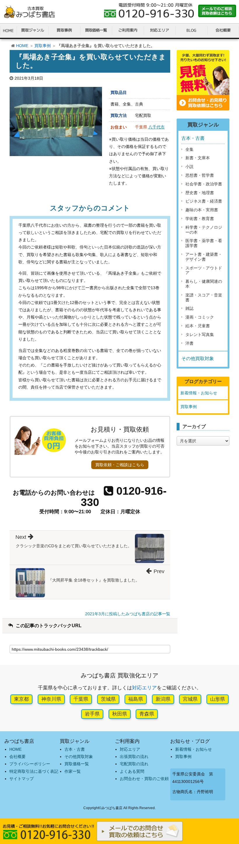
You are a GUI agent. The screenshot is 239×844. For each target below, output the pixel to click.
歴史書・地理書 (199, 192)
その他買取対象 (197, 358)
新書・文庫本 (197, 157)
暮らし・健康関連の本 (203, 284)
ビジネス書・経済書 (203, 201)
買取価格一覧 (76, 763)
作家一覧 (72, 771)
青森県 (146, 714)
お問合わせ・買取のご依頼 (144, 778)
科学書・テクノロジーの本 (203, 230)
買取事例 (42, 45)
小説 (189, 166)
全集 (189, 149)
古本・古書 (193, 138)
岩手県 (92, 714)
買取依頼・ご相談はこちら (119, 464)
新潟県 (163, 699)
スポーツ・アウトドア (203, 270)
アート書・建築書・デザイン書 (203, 257)
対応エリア (144, 688)
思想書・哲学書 (199, 175)
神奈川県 (51, 699)
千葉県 (80, 699)
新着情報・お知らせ (198, 393)
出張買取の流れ (134, 756)
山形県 (217, 699)
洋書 (189, 343)
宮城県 (190, 699)
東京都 (21, 699)
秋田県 (119, 714)
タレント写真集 (199, 334)
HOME (22, 45)
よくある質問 (132, 771)
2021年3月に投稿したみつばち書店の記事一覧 (127, 613)
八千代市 (156, 127)
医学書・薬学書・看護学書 (203, 243)
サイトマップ (21, 778)
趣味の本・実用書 (201, 210)
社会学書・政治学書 (203, 184)
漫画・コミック (199, 317)
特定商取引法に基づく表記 (33, 771)
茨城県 (108, 699)
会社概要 (17, 756)
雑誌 (189, 308)
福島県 (135, 699)
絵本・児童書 (197, 325)
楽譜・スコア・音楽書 (203, 297)
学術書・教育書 (199, 218)
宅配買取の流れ (134, 763)
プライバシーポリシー (29, 763)
